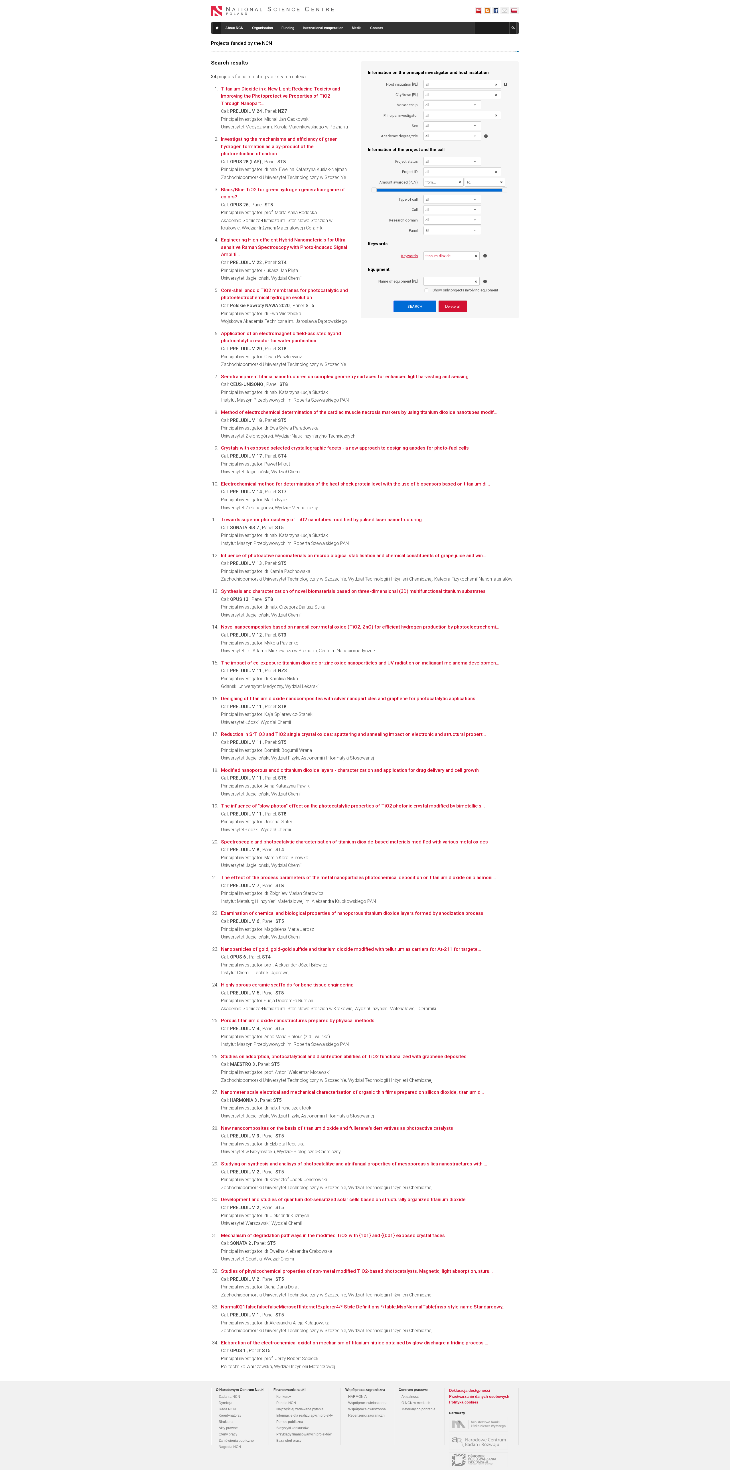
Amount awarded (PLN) (398, 182)
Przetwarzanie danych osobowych (479, 1396)
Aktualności (410, 1396)
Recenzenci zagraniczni (367, 1415)
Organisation (262, 28)
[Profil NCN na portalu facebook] (495, 10)
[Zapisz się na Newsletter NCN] (504, 10)
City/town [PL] (407, 94)
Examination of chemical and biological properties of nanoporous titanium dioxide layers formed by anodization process (352, 913)
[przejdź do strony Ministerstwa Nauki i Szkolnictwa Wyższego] (480, 1424)
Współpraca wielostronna (368, 1403)
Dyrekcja (225, 1403)
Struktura (226, 1421)
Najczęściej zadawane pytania (300, 1409)
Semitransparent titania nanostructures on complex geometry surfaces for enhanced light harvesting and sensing (345, 376)
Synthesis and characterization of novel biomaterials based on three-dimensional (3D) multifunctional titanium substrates (353, 591)
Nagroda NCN (230, 1447)
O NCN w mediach (416, 1403)
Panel (413, 230)
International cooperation (323, 28)
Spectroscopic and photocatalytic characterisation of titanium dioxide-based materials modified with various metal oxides (354, 842)
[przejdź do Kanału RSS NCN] (487, 10)
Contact (376, 28)
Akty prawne (228, 1428)
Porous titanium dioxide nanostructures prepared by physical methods (297, 1020)
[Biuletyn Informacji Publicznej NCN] (478, 10)
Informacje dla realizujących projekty (304, 1415)
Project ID (410, 172)
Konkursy (283, 1396)
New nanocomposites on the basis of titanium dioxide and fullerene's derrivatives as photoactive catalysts (337, 1128)
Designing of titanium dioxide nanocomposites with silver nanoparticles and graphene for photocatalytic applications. (348, 698)
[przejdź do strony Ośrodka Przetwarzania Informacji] (480, 1459)
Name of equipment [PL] (398, 281)
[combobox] (452, 104)
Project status (406, 161)
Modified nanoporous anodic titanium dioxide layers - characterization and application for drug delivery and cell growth (350, 770)
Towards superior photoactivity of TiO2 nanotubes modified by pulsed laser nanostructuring (321, 519)
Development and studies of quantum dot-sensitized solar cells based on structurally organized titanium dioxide (343, 1199)
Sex (415, 126)
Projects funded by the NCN (241, 43)
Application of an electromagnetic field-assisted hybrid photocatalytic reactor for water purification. (281, 337)
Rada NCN (227, 1409)
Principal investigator (401, 115)
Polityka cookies (463, 1402)
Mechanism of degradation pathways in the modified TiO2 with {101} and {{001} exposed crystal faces (333, 1235)
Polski (514, 10)
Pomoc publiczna (289, 1421)
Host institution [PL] (402, 84)
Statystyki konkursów (292, 1428)
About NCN (234, 28)
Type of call (408, 199)
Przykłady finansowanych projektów (304, 1434)
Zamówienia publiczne (236, 1440)
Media (357, 28)
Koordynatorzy (230, 1415)
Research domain (403, 220)
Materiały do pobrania (418, 1409)
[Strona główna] (272, 11)
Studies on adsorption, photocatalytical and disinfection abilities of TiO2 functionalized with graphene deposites (344, 1056)
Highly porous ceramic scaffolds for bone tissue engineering (287, 985)
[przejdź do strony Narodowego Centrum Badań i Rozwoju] (480, 1442)
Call (415, 210)
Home (217, 28)
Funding (287, 28)
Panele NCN (286, 1403)
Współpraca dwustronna (367, 1409)
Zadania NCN (229, 1396)
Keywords (409, 256)
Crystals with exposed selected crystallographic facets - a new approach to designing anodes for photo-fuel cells (345, 448)
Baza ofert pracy (288, 1440)
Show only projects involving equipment (465, 290)
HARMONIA (357, 1396)
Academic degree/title (399, 136)
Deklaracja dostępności (469, 1390)
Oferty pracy (228, 1434)
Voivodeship (407, 105)
